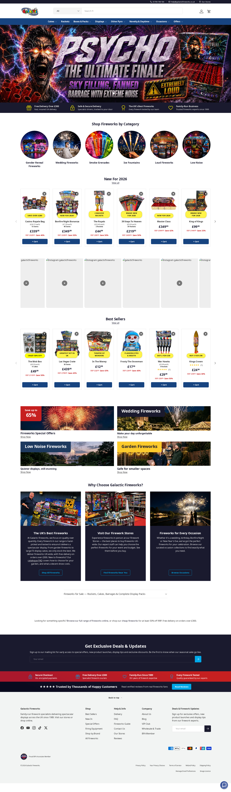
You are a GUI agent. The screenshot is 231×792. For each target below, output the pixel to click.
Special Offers (92, 723)
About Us (146, 714)
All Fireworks (91, 738)
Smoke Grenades (99, 162)
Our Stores (119, 733)
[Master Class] (164, 203)
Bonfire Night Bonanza (67, 221)
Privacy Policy (141, 765)
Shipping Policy (205, 765)
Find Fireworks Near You (115, 572)
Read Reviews (181, 686)
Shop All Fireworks (51, 572)
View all (115, 182)
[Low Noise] (196, 145)
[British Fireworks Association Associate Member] (23, 756)
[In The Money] (99, 343)
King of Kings (196, 221)
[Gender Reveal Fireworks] (34, 145)
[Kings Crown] (196, 343)
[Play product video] (44, 194)
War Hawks (164, 361)
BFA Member (148, 733)
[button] (224, 785)
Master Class (163, 221)
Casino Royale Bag (35, 221)
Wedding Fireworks (67, 162)
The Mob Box (35, 361)
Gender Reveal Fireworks (34, 164)
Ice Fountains (132, 162)
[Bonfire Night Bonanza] (67, 203)
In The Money (99, 361)
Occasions (161, 21)
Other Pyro (116, 21)
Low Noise (196, 162)
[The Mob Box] (35, 343)
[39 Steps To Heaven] (131, 203)
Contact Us (119, 728)
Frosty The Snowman (131, 361)
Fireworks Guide (122, 723)
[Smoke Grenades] (99, 145)
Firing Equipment (93, 728)
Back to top (114, 697)
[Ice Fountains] (132, 145)
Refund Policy (190, 765)
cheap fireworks (130, 620)
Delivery (118, 714)
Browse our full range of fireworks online (87, 620)
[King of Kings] (196, 203)
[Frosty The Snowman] (131, 343)
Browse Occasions (180, 572)
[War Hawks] (164, 343)
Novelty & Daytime (139, 21)
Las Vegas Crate (67, 361)
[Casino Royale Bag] (35, 203)
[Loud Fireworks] (164, 145)
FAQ (116, 718)
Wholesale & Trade (151, 728)
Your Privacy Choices (157, 765)
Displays (99, 21)
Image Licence (205, 771)
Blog (144, 718)
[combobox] (118, 11)
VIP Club (146, 723)
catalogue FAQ (35, 560)
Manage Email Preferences (186, 771)
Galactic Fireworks (33, 765)
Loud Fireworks (164, 162)
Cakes (51, 21)
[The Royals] (99, 203)
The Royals (99, 221)
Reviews (118, 738)
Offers (177, 21)
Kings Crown (196, 361)
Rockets (65, 21)
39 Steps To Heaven (132, 221)
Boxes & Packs (80, 21)
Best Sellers (91, 714)
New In (88, 718)
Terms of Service (175, 765)
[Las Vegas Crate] (67, 343)
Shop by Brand (92, 733)
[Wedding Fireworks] (67, 145)
